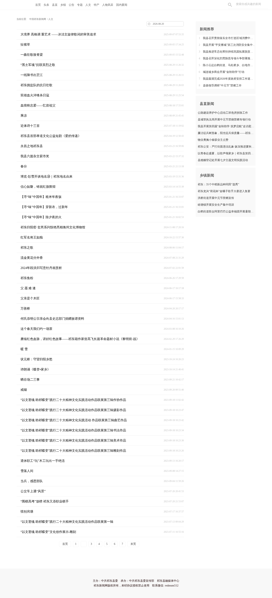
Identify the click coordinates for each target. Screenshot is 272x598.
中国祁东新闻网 (37, 19)
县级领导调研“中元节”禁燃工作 (220, 85)
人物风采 (107, 4)
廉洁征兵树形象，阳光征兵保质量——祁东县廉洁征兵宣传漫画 (226, 133)
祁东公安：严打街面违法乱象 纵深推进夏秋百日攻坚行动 (226, 146)
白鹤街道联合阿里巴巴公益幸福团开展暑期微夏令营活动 (226, 211)
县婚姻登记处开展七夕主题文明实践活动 (223, 160)
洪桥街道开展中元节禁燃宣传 (216, 197)
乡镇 (63, 4)
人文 (88, 4)
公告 (71, 4)
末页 (133, 543)
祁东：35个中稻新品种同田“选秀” (218, 184)
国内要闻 (121, 4)
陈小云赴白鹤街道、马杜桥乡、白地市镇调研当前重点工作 (227, 65)
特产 (96, 4)
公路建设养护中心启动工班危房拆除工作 (223, 112)
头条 (46, 4)
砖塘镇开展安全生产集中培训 (216, 204)
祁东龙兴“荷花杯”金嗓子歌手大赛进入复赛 (224, 191)
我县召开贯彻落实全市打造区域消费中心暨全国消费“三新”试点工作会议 (227, 38)
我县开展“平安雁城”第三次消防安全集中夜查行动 (227, 44)
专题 (80, 4)
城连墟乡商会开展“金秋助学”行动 (221, 71)
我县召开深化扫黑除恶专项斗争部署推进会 (227, 58)
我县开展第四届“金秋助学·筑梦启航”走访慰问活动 (226, 126)
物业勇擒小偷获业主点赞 (213, 139)
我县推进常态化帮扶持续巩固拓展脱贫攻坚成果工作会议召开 (227, 51)
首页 (38, 4)
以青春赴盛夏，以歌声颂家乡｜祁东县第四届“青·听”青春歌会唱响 (226, 153)
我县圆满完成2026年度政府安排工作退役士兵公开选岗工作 (227, 78)
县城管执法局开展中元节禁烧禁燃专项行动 (224, 119)
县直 (55, 4)
